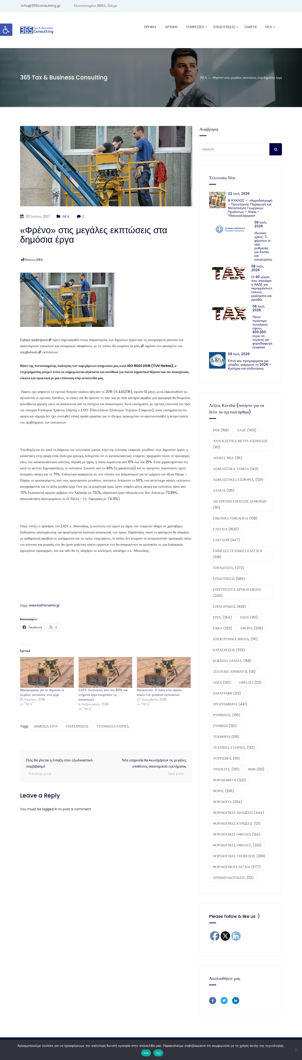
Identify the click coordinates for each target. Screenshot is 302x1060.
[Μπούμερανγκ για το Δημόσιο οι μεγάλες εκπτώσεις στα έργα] (47, 672)
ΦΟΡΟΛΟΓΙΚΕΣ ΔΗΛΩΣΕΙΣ (238, 812)
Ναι (146, 1053)
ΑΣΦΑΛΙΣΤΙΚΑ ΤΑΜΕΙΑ (236, 468)
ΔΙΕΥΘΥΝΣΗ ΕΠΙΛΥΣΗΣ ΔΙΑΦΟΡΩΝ (239, 504)
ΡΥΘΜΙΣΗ (225, 725)
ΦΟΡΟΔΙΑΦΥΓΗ (229, 780)
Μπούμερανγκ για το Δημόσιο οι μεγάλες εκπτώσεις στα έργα (42, 692)
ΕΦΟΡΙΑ (251, 628)
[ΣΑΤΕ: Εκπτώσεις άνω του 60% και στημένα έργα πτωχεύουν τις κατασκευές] (105, 672)
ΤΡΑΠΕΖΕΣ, (226, 769)
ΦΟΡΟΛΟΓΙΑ (227, 801)
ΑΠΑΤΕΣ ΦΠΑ (227, 458)
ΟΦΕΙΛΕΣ (250, 682)
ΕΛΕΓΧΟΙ (226, 529)
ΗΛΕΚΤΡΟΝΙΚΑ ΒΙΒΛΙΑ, (235, 639)
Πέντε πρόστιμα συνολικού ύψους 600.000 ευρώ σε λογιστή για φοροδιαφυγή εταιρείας (262, 332)
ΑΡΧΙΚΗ (171, 27)
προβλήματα (39, 339)
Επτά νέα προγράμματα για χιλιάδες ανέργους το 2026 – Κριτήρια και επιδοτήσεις (249, 364)
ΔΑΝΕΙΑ (224, 490)
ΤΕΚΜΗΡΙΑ (226, 736)
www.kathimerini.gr (44, 605)
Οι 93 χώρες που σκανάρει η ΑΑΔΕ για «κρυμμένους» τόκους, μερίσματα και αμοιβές (261, 288)
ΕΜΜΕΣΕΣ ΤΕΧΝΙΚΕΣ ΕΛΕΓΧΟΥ (238, 554)
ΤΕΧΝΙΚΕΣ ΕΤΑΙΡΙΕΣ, (113, 726)
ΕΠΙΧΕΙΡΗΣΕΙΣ (77, 726)
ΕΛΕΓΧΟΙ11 (226, 540)
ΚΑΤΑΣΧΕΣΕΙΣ (229, 650)
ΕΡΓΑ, (222, 617)
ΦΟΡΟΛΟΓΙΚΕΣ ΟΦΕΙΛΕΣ (236, 834)
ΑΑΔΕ (246, 430)
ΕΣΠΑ (249, 617)
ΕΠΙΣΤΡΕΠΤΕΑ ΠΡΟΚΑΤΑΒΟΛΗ (237, 592)
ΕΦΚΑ (222, 628)
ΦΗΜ (256, 769)
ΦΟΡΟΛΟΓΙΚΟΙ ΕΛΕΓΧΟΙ (237, 867)
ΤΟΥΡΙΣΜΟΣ (226, 758)
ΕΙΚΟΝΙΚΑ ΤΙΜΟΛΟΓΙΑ (235, 518)
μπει (137, 346)
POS (221, 430)
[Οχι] (296, 1050)
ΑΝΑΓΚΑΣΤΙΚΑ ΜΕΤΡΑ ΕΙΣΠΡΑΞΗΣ (240, 444)
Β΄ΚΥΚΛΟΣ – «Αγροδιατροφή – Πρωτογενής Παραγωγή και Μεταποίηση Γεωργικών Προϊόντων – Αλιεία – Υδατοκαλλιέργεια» (250, 208)
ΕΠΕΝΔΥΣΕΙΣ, (228, 567)
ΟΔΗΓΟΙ (250, 27)
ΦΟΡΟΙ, (223, 791)
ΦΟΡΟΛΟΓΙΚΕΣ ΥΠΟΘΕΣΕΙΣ (239, 856)
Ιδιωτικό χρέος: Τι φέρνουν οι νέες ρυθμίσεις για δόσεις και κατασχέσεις (263, 246)
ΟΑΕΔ (222, 682)
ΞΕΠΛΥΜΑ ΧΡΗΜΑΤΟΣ (234, 671)
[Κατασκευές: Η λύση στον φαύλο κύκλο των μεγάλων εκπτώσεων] (164, 672)
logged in (49, 809)
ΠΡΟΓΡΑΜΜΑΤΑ (230, 704)
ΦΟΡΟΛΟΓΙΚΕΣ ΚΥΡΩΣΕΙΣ (237, 823)
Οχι (158, 1053)
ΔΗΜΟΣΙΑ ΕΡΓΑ (46, 726)
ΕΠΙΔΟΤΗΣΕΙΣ (229, 578)
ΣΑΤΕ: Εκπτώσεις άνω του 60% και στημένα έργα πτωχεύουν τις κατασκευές (103, 695)
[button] (6, 30)
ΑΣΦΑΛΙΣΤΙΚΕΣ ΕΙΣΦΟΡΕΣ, (238, 479)
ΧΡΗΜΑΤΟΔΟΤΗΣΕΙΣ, (233, 877)
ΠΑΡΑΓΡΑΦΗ (227, 693)
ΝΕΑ (268, 27)
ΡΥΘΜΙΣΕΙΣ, (226, 715)
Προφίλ (150, 27)
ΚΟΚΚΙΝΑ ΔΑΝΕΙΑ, (232, 660)
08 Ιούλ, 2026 (260, 224)
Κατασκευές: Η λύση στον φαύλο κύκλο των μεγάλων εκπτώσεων (159, 692)
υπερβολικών (29, 352)
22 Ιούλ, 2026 (239, 193)
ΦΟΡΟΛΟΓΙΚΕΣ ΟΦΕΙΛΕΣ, (237, 845)
